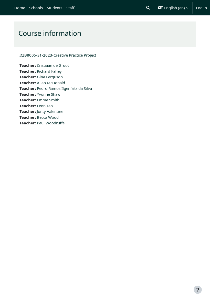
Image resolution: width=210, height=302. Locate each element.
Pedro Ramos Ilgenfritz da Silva (64, 88)
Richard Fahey (49, 71)
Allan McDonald (51, 82)
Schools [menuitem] (36, 7)
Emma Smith (48, 99)
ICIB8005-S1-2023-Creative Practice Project (57, 55)
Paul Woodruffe (51, 122)
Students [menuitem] (54, 7)
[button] (148, 7)
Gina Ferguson (50, 76)
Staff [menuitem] (70, 7)
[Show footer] (198, 290)
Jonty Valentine (50, 111)
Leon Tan (45, 105)
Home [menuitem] (19, 7)
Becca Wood (48, 117)
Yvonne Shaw (48, 94)
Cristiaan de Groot (53, 65)
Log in (201, 7)
